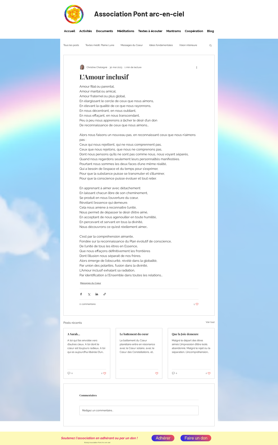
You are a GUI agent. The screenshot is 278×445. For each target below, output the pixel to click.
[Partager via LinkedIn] (96, 294)
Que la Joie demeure (185, 334)
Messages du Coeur (132, 45)
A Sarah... (73, 334)
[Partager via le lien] (104, 294)
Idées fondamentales (161, 45)
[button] (85, 31)
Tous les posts (71, 45)
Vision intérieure (188, 45)
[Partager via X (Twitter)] (88, 294)
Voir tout (210, 322)
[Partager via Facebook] (81, 294)
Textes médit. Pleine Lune (99, 45)
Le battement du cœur (134, 334)
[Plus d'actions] (197, 67)
